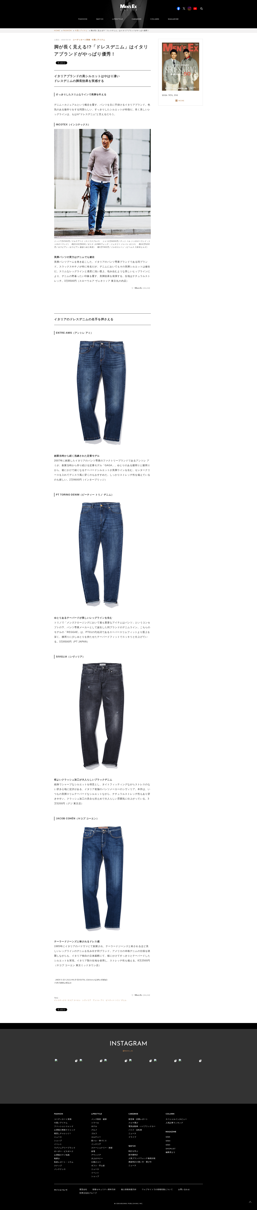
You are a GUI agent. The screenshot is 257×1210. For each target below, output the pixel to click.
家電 (93, 1151)
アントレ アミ (98, 1000)
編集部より (170, 1152)
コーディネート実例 (81, 40)
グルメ (94, 1130)
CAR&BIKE (136, 19)
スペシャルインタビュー (176, 1119)
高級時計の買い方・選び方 (140, 1162)
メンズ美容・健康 (99, 1119)
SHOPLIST (171, 1149)
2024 (168, 1141)
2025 (168, 1137)
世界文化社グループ (88, 1193)
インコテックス (60, 1000)
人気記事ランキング (174, 1123)
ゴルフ (94, 1134)
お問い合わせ (184, 1189)
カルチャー (96, 1137)
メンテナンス (60, 1169)
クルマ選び (133, 1123)
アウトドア (96, 1155)
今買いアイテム (81, 31)
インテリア (96, 1144)
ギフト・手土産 (98, 1166)
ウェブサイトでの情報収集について (157, 1189)
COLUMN (154, 19)
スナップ (58, 1166)
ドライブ (132, 1137)
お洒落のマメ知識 (62, 1155)
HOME (57, 31)
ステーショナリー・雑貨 (102, 1148)
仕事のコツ (96, 1162)
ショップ (58, 1141)
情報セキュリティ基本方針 (104, 1189)
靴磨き (57, 1159)
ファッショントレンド (63, 1126)
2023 (168, 1145)
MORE (181, 101)
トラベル (95, 1123)
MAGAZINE (173, 19)
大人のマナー (97, 1159)
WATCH (99, 19)
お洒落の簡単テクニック (64, 1130)
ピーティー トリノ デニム (116, 1000)
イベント (58, 1144)
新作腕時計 (133, 1155)
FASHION (82, 19)
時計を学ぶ (133, 1151)
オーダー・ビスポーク (63, 1151)
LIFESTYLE (117, 19)
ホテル (94, 1126)
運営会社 (83, 1189)
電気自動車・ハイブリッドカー (142, 1126)
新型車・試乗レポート (138, 1119)
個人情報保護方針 (129, 1189)
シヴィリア (86, 1000)
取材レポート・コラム (63, 1162)
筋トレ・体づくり (99, 1141)
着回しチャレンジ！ (63, 1134)
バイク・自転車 (135, 1130)
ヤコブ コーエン (74, 1000)
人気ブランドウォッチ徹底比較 (142, 1158)
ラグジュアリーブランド (64, 1148)
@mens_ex (128, 1051)
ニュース (58, 1137)
